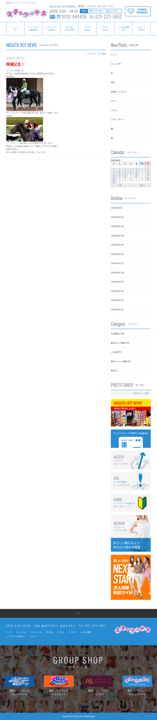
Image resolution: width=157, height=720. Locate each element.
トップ (15, 28)
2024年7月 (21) (117, 263)
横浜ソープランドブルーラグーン (19, 692)
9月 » (142, 185)
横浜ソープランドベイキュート (59, 692)
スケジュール (51, 28)
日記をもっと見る (141, 393)
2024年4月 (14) (117, 290)
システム (87, 28)
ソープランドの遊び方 (15, 636)
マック (114, 54)
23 (114, 179)
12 (131, 172)
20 (136, 175)
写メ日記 (69, 28)
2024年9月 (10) (117, 244)
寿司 (113, 82)
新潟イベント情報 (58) (121, 361)
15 (148, 172)
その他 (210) (116, 351)
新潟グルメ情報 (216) (120, 342)
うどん (114, 109)
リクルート (141, 28)
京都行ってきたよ (119, 91)
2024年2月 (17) (117, 309)
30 (114, 182)
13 (136, 172)
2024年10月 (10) (117, 235)
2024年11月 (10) (117, 226)
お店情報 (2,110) (117, 333)
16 (114, 175)
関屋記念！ (15, 64)
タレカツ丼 (116, 63)
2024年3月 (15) (117, 300)
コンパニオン (33, 28)
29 (148, 179)
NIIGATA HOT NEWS (21, 44)
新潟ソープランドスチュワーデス (137, 692)
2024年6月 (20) (117, 272)
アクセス (105, 28)
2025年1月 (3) (117, 207)
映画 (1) (114, 370)
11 (125, 172)
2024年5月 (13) (117, 281)
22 (148, 175)
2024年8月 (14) (117, 254)
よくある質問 (123, 28)
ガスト (114, 100)
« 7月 (119, 185)
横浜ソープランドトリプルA (98, 692)
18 (125, 175)
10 (119, 172)
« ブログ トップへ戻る (96, 53)
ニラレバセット (118, 119)
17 (119, 175)
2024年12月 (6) (117, 217)
